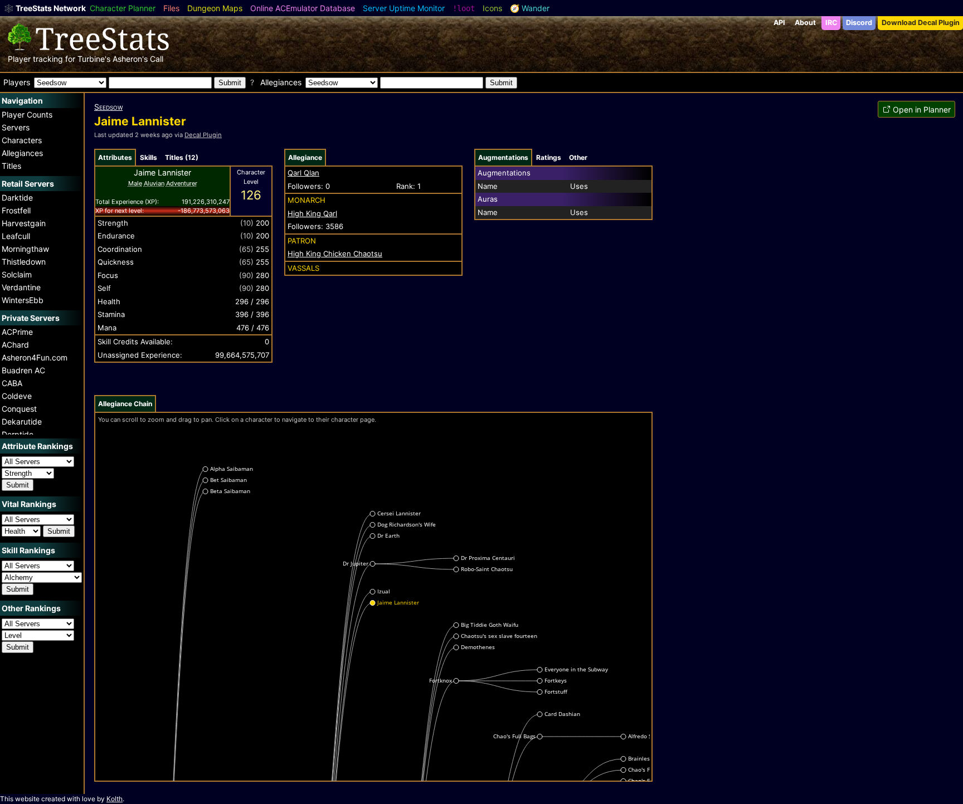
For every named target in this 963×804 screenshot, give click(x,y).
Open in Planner (922, 109)
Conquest (19, 408)
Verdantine (21, 287)
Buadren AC (23, 370)
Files (171, 8)
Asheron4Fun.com (34, 357)
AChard (15, 344)
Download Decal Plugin (921, 22)
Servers (16, 127)
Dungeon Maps (214, 8)
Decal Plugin (203, 135)
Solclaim (17, 274)
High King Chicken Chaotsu (335, 253)
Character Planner (122, 8)
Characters (22, 140)
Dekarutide (22, 421)
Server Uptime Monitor (404, 8)
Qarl (312, 213)
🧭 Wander (529, 8)
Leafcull (16, 236)
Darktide (17, 197)
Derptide (17, 434)
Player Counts (27, 114)
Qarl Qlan (303, 172)
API (779, 22)
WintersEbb (22, 300)
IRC (831, 22)
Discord (859, 22)
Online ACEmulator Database (302, 8)
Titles (11, 165)
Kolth (114, 799)
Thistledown (24, 261)
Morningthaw (25, 249)
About (805, 22)
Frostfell (16, 210)
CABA (12, 383)
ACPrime (17, 332)
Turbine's (93, 59)
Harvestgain (24, 223)
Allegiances (22, 153)
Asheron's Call (138, 59)
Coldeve (17, 396)
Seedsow (108, 106)
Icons (492, 8)
